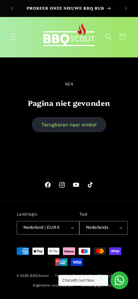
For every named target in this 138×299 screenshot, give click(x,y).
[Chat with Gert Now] (119, 280)
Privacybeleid (109, 276)
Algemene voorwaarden (53, 285)
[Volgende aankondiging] (126, 8)
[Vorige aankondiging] (12, 8)
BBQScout (39, 275)
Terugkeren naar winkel (69, 124)
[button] (13, 37)
